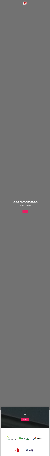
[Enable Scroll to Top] (47, 453)
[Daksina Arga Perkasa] (25, 3)
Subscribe (25, 419)
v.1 (25, 211)
